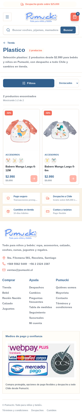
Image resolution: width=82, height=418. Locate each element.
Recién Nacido (11, 298)
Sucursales (36, 317)
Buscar (68, 30)
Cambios (35, 292)
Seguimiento (37, 312)
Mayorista (62, 292)
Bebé (5, 292)
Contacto (62, 298)
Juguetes (8, 308)
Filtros (31, 83)
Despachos (36, 287)
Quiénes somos (66, 287)
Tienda (11, 43)
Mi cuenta (35, 323)
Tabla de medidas (40, 307)
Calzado (7, 303)
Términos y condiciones (64, 305)
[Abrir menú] (7, 17)
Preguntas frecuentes (36, 300)
